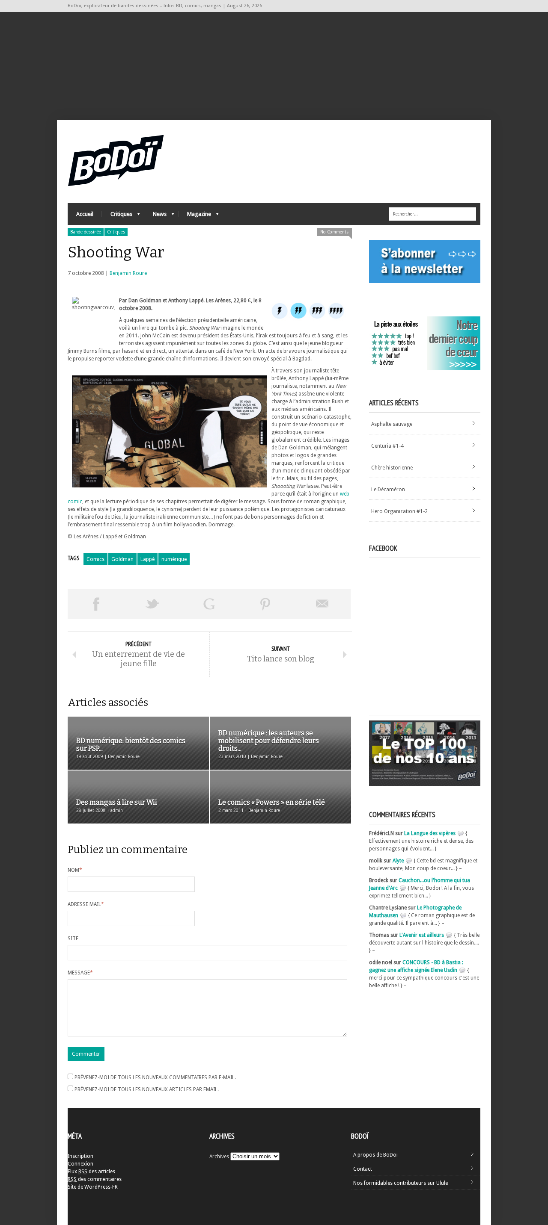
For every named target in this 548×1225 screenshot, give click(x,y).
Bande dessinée (85, 232)
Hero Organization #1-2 (399, 511)
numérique (174, 559)
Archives (219, 1157)
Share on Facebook (96, 604)
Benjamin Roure (128, 273)
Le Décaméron (388, 490)
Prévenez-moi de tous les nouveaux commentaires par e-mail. (155, 1077)
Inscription (80, 1156)
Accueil (84, 214)
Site (73, 939)
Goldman (122, 559)
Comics (95, 559)
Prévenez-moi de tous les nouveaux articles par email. (146, 1089)
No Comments (334, 232)
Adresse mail (86, 904)
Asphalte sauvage (391, 424)
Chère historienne (392, 468)
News (155, 216)
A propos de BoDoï (375, 1155)
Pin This (265, 604)
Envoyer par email (322, 604)
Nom (75, 870)
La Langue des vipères (430, 833)
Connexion (80, 1164)
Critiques (117, 216)
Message (80, 973)
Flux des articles (91, 1172)
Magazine (195, 216)
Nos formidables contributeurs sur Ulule (400, 1183)
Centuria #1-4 (387, 446)
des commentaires (95, 1179)
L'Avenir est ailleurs (421, 935)
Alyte (398, 861)
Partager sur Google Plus (209, 604)
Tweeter (152, 604)
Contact (362, 1169)
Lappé (147, 559)
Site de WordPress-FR (93, 1187)
